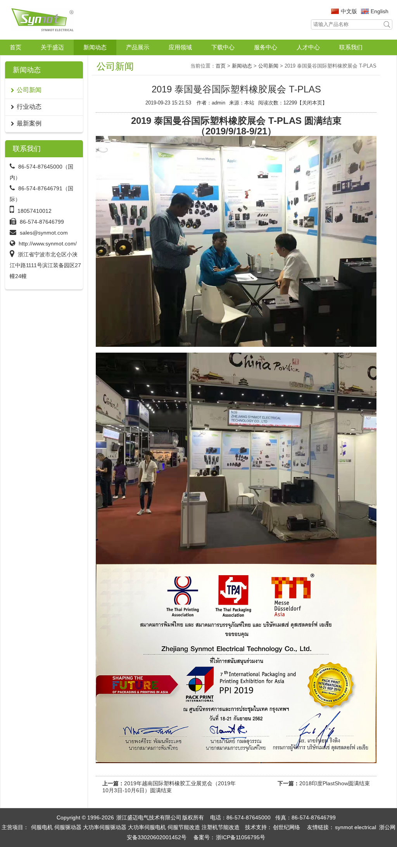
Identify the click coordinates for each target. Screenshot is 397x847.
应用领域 (180, 47)
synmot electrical (355, 827)
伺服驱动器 (67, 827)
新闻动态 (95, 47)
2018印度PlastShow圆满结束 (334, 783)
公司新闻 (268, 66)
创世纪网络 (286, 827)
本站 (249, 103)
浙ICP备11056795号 (240, 837)
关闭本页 (312, 103)
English (379, 11)
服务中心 (265, 47)
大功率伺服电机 (147, 827)
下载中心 (223, 47)
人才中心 (308, 47)
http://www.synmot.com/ (48, 243)
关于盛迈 (52, 47)
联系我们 (350, 47)
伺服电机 (42, 827)
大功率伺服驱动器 (104, 827)
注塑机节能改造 (221, 827)
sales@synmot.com (44, 233)
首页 (15, 47)
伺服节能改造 (183, 827)
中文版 (349, 11)
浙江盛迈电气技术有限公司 (148, 817)
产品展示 (137, 47)
